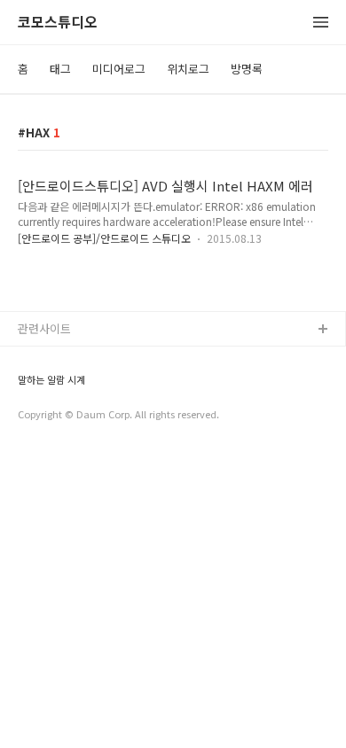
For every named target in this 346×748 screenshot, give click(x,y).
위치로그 (188, 68)
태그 (60, 68)
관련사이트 (44, 328)
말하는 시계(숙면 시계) (74, 386)
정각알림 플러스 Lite (70, 415)
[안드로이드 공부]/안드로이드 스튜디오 (104, 237)
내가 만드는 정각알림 (70, 358)
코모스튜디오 (58, 22)
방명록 (247, 68)
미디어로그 (118, 68)
